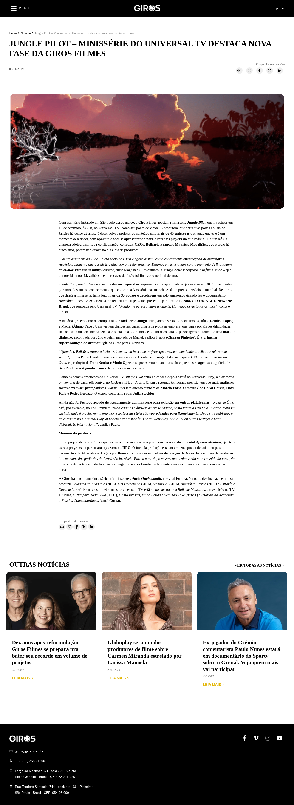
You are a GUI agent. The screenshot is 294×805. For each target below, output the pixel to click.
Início (13, 33)
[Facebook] (260, 71)
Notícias (25, 33)
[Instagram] (250, 71)
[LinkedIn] (281, 71)
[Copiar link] (240, 71)
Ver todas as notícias (258, 565)
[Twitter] (270, 71)
